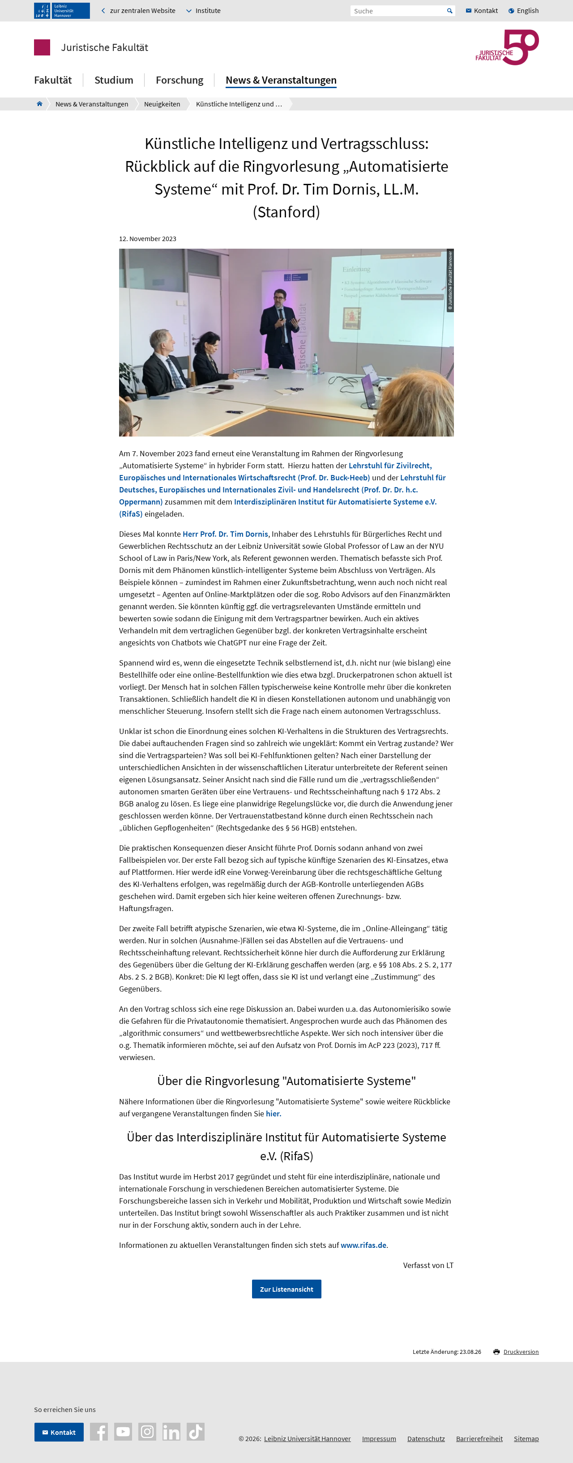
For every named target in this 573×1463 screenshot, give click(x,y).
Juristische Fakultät (104, 47)
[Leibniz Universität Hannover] (62, 11)
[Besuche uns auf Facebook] (99, 1430)
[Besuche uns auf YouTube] (123, 1430)
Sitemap (526, 1438)
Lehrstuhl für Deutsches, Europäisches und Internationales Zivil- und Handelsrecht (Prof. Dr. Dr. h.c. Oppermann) (282, 489)
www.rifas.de (363, 1245)
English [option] (528, 10)
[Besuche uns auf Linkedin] (171, 1430)
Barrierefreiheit (479, 1438)
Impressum (379, 1438)
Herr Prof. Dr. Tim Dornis (225, 534)
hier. (274, 1113)
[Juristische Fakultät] (37, 104)
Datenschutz (426, 1438)
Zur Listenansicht (286, 1289)
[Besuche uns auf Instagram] (147, 1430)
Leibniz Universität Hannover (307, 1438)
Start (450, 10)
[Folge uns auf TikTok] (195, 1430)
